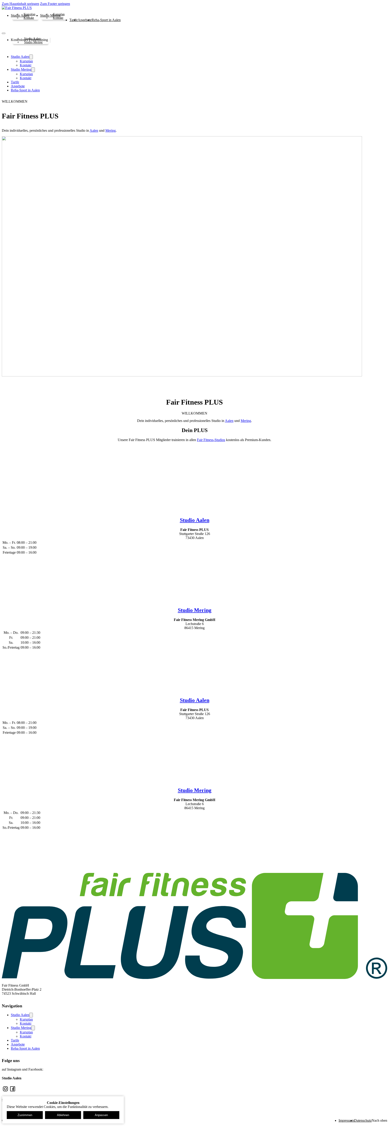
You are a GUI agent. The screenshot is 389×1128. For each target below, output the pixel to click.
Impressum (346, 1120)
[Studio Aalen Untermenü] (31, 56)
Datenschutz (363, 1120)
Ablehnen (63, 1115)
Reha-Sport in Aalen (106, 20)
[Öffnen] (3, 33)
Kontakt (29, 17)
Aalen (94, 130)
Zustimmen (25, 1115)
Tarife (73, 20)
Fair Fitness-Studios (211, 440)
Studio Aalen (32, 38)
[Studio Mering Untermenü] (33, 69)
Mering (110, 130)
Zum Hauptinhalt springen (20, 4)
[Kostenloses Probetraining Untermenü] (50, 40)
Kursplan (29, 14)
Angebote (85, 20)
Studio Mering (33, 42)
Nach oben (379, 1120)
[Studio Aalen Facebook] (12, 1091)
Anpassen (101, 1115)
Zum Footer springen (55, 4)
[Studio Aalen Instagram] (5, 1091)
